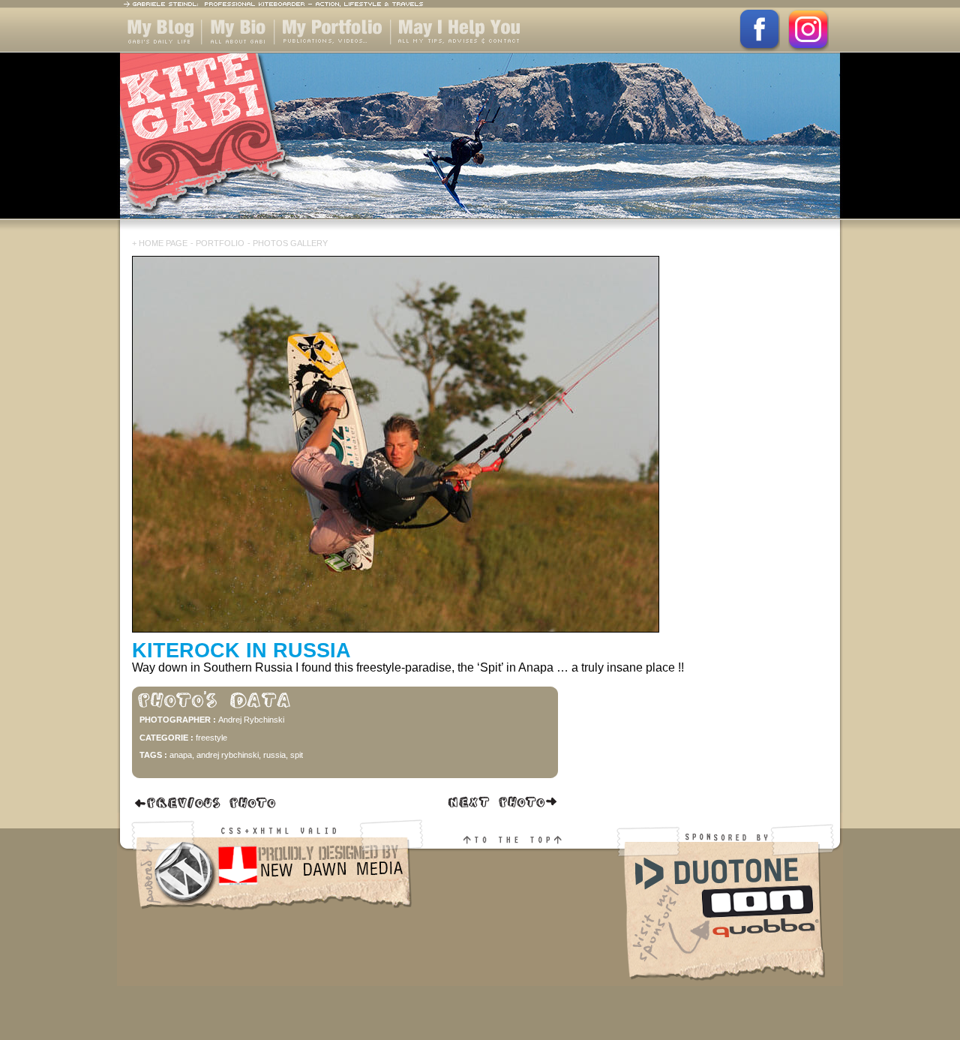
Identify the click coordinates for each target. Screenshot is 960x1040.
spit (296, 754)
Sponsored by (729, 918)
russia (274, 754)
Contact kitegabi (437, 52)
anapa (181, 754)
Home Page (163, 243)
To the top (521, 918)
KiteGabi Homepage (480, 145)
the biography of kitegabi (238, 52)
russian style (502, 803)
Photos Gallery (290, 243)
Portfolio (220, 243)
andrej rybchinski (227, 754)
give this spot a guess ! (206, 803)
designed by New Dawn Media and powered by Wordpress (272, 918)
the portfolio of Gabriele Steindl (319, 52)
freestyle (211, 737)
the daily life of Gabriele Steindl (158, 52)
